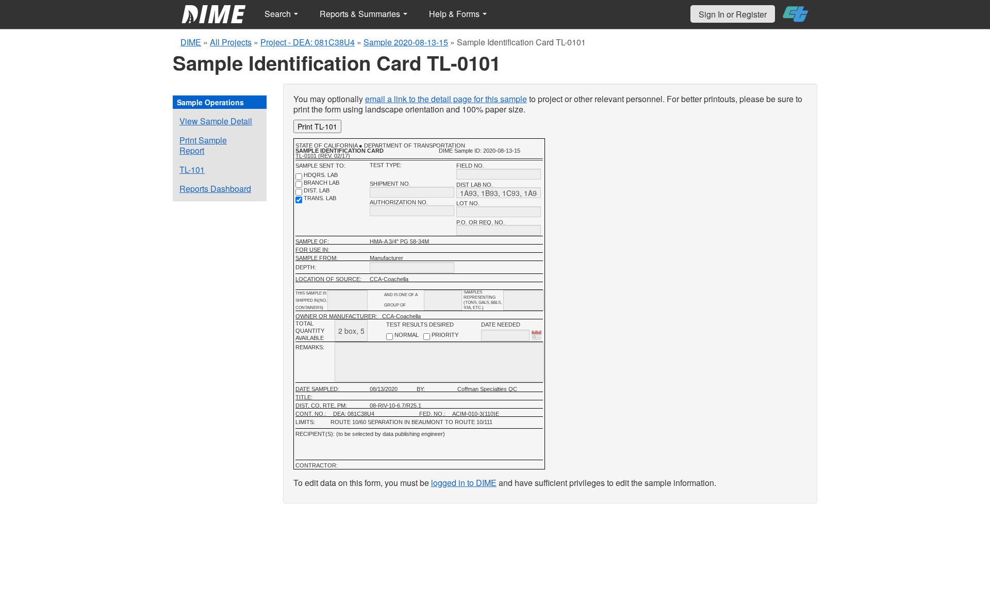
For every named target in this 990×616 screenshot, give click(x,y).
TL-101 (192, 169)
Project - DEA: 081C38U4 (307, 42)
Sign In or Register (733, 14)
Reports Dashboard (215, 188)
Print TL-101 (317, 126)
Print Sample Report (203, 145)
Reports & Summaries (361, 14)
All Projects (231, 42)
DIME (190, 42)
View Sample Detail (215, 121)
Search (279, 14)
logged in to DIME (464, 483)
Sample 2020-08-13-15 (406, 42)
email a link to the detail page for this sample (446, 99)
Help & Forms (455, 14)
